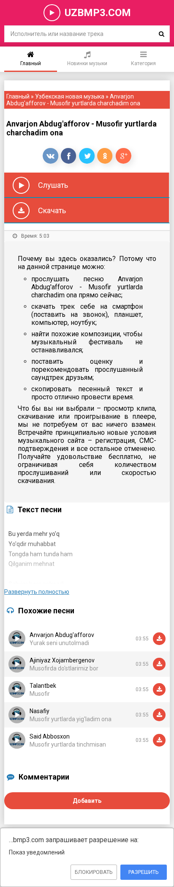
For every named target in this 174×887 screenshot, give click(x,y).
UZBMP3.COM (98, 13)
